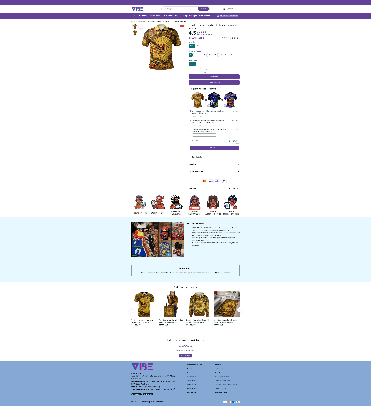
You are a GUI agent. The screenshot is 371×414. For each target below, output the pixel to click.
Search (203, 9)
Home (133, 21)
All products (142, 21)
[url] (229, 16)
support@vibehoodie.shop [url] (220, 273)
